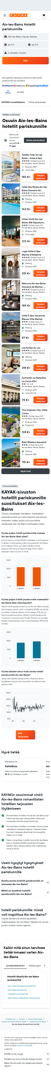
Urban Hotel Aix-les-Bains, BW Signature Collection (32, 221)
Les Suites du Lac (31, 347)
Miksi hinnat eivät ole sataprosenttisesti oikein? (23, 1064)
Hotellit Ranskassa (35, 1019)
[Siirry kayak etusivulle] (18, 15)
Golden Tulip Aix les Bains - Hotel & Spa (32, 156)
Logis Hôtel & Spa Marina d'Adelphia (31, 253)
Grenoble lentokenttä (17, 990)
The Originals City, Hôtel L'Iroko (34, 411)
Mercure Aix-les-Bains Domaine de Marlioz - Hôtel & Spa (33, 285)
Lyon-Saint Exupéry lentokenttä (22, 986)
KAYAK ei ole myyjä (13, 1053)
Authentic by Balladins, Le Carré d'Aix (34, 379)
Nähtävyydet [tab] (35, 965)
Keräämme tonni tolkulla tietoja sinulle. (23, 1059)
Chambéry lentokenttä (18, 994)
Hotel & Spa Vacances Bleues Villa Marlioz (33, 317)
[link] (25, 734)
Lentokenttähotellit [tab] (15, 965)
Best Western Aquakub (34, 442)
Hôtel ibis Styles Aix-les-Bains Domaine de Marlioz (35, 188)
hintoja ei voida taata (24, 1045)
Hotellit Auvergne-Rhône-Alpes (14, 1022)
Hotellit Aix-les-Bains (38, 1022)
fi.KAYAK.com (11, 1019)
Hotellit (22, 1019)
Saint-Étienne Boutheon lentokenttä (24, 998)
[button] (5, 15)
